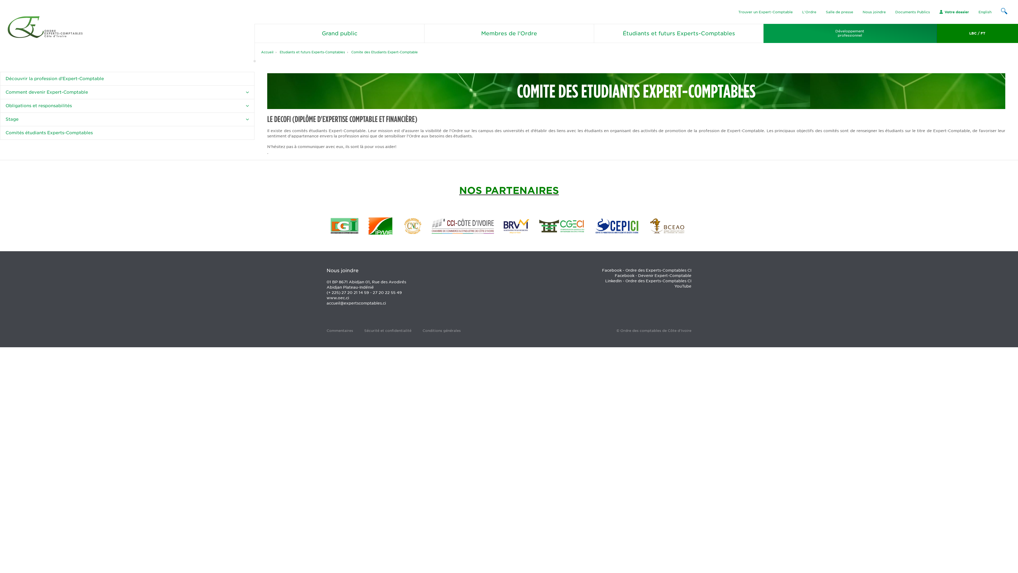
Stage (12, 119)
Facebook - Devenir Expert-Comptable (653, 276)
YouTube (682, 286)
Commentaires (340, 331)
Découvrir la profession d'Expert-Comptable (55, 78)
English (984, 12)
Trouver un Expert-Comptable (765, 12)
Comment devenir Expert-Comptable (47, 92)
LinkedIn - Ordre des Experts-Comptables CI (648, 281)
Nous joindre (874, 12)
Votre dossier (957, 12)
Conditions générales (442, 331)
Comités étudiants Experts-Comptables (49, 132)
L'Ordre (809, 12)
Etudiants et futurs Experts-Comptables (312, 52)
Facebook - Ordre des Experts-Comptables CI (646, 270)
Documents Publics (912, 12)
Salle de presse (839, 12)
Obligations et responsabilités (39, 105)
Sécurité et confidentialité (387, 331)
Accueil (267, 52)
